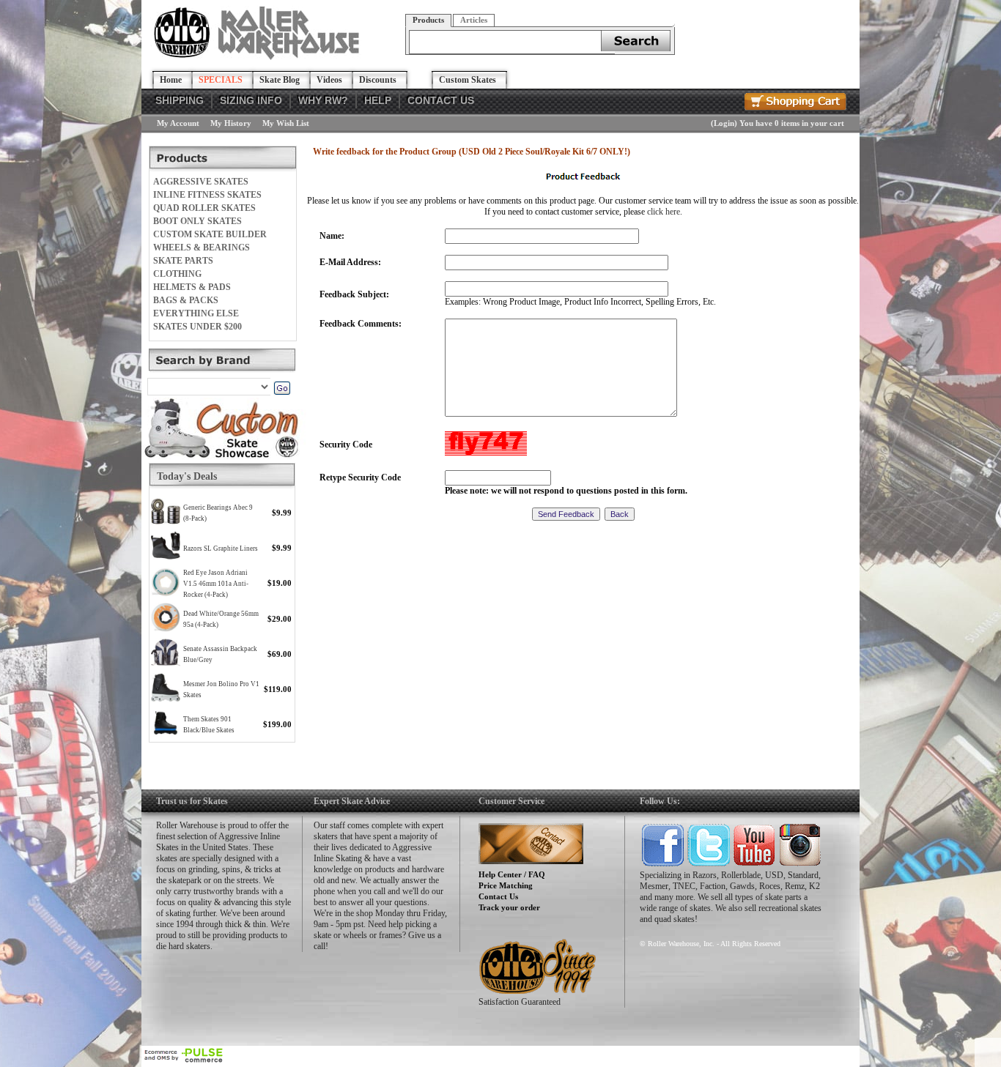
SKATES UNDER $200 (197, 326)
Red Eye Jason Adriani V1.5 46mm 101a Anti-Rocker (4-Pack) (215, 583)
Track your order (509, 907)
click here (663, 212)
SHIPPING (179, 100)
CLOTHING (177, 274)
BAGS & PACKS (185, 300)
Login (724, 123)
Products (428, 19)
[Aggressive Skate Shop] (259, 57)
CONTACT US (440, 100)
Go (281, 388)
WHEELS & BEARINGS (201, 247)
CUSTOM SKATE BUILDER (210, 234)
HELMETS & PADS (192, 287)
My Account (178, 123)
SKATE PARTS (183, 261)
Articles (473, 19)
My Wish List (285, 123)
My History (230, 123)
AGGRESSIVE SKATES (200, 181)
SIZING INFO (251, 100)
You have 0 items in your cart (791, 123)
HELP (377, 100)
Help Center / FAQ (512, 874)
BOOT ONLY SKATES (197, 221)
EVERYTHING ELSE (196, 313)
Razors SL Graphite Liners (220, 548)
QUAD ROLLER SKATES (204, 208)
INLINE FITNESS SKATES (207, 195)
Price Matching (506, 885)
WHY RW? (323, 100)
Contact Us (498, 896)
